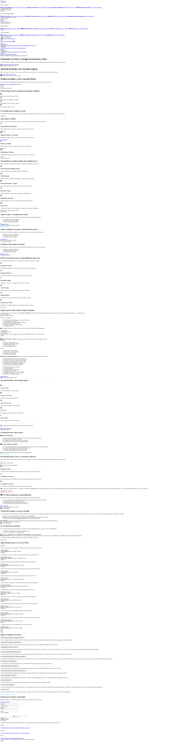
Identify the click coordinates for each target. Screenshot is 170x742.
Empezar (3, 131)
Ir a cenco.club (5, 505)
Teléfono (2, 707)
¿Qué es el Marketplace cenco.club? (8, 675)
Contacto (15, 54)
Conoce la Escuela (15, 64)
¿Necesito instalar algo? (6, 680)
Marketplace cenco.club (31, 45)
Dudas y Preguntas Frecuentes (7, 54)
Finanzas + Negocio (11, 51)
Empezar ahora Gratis (6, 64)
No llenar (2, 717)
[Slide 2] (2, 87)
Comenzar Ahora (4, 376)
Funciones (3, 50)
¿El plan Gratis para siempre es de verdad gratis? (10, 642)
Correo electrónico (4, 706)
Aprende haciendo (4, 48)
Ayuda (2, 53)
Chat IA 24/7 (11, 48)
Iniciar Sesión (6, 38)
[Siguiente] (3, 85)
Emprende (3, 44)
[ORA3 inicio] (3, 1)
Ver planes (13, 74)
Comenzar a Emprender (7, 428)
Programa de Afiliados (21, 45)
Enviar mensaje (5, 719)
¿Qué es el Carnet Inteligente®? (7, 684)
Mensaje (2, 711)
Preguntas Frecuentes (5, 738)
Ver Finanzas (3, 239)
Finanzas (3, 148)
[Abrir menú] (1, 40)
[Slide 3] (3, 87)
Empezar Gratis (5, 224)
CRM (2, 157)
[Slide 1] (1, 87)
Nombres (2, 703)
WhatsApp (21, 738)
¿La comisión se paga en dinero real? (8, 661)
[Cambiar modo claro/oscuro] (2, 38)
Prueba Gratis (12, 38)
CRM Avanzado (13, 45)
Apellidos (3, 704)
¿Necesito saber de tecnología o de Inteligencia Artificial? (12, 637)
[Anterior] (1, 85)
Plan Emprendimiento (5, 45)
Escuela (2, 46)
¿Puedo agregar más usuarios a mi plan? (9, 647)
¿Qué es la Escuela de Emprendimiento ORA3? (10, 651)
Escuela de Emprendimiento (14, 727)
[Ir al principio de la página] (2, 740)
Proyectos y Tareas (20, 51)
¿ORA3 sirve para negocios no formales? (9, 665)
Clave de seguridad (5, 712)
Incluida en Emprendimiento (20, 48)
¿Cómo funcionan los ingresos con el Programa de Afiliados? (13, 656)
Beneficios (27, 733)
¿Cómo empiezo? (4, 689)
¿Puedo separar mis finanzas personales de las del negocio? (13, 670)
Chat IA (25, 51)
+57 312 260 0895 (6, 702)
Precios (2, 19)
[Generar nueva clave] (14, 716)
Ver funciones (4, 139)
